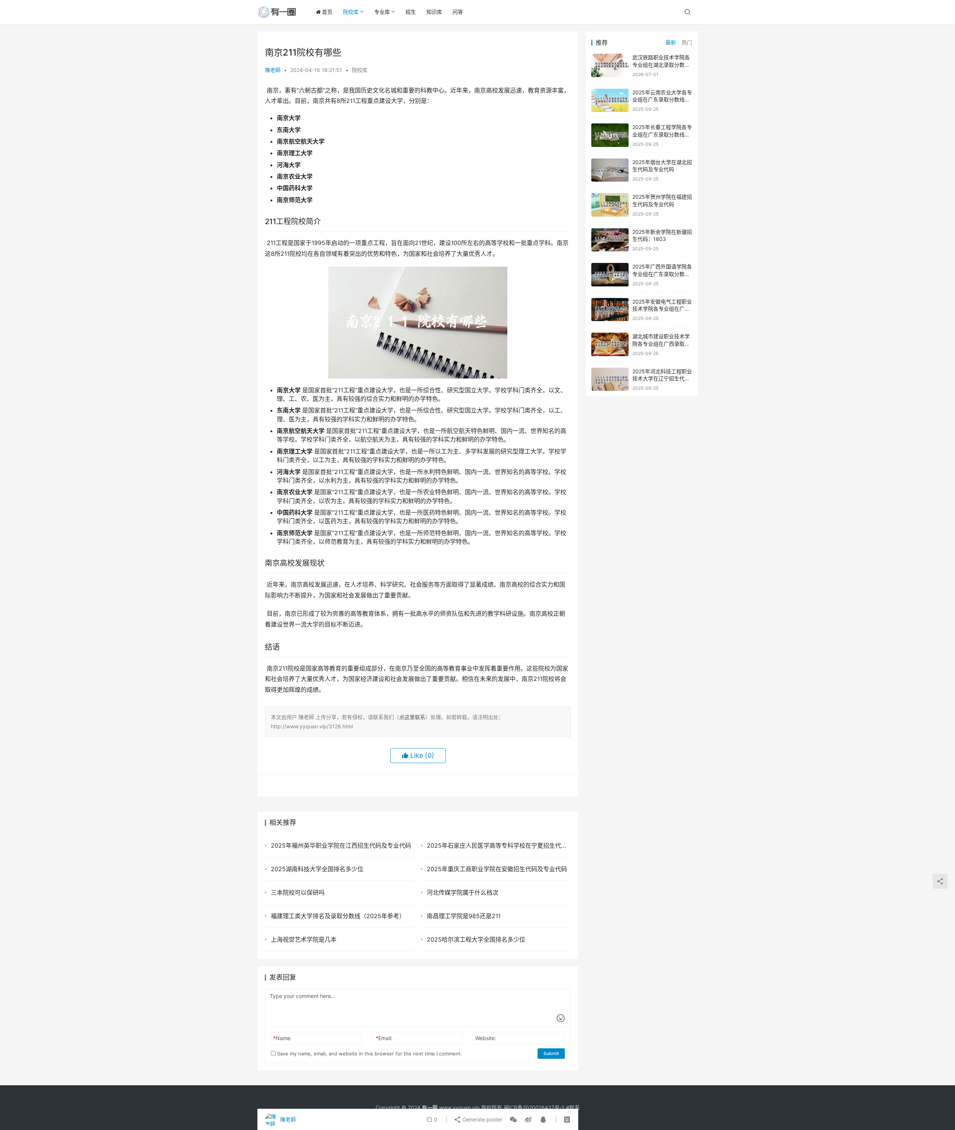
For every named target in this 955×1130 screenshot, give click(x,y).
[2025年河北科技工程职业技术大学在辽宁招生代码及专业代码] (610, 379)
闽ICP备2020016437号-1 (534, 1107)
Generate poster (481, 1119)
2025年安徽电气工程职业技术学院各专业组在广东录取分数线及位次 (662, 308)
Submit (551, 1053)
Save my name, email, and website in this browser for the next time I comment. (369, 1054)
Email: (384, 1038)
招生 (411, 12)
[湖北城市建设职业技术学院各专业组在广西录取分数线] (610, 344)
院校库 (350, 12)
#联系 (573, 1107)
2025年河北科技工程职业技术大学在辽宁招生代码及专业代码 (662, 378)
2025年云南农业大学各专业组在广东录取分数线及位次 (662, 99)
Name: (282, 1038)
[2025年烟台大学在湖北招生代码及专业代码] (610, 170)
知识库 (434, 12)
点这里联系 (412, 717)
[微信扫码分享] (513, 1119)
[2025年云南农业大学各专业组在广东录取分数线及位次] (610, 100)
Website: (485, 1038)
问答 (458, 12)
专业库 (382, 12)
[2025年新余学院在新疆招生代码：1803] (610, 240)
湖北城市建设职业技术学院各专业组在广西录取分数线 (661, 343)
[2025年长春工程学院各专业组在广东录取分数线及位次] (610, 135)
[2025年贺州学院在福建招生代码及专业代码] (610, 205)
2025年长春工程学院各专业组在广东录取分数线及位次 (662, 134)
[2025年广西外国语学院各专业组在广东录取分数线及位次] (610, 274)
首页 (327, 12)
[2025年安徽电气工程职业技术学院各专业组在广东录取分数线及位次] (610, 309)
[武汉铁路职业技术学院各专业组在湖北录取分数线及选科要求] (610, 65)
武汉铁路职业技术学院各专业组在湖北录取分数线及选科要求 (661, 64)
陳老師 (273, 70)
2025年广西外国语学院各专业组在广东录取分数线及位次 (662, 273)
